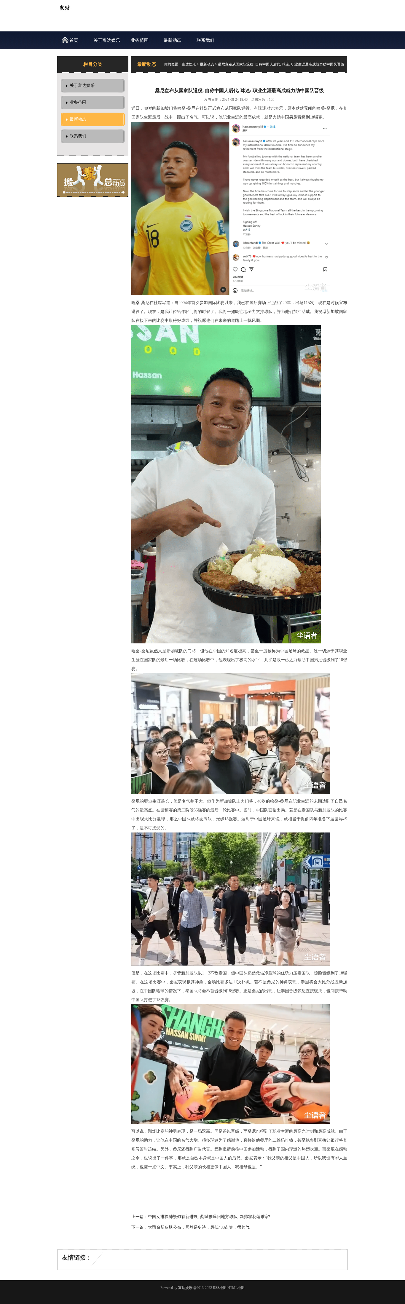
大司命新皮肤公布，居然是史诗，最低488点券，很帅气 (199, 1227)
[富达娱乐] (64, 13)
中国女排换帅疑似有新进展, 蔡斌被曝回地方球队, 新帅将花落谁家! (209, 1216)
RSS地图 (220, 1288)
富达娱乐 (189, 64)
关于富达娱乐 (106, 40)
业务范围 (140, 40)
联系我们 (205, 40)
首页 (73, 40)
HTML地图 (236, 1288)
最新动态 (172, 40)
